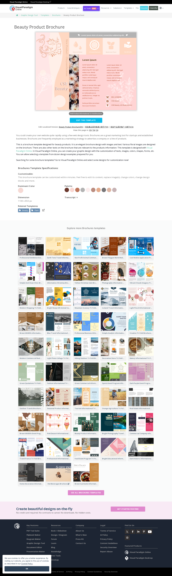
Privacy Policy (106, 539)
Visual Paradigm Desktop (39, 2)
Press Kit (80, 539)
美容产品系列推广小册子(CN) (121, 127)
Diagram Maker (34, 539)
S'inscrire (144, 8)
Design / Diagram (59, 535)
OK (27, 569)
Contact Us (81, 543)
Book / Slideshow (58, 531)
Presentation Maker (36, 551)
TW (93, 130)
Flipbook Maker (33, 535)
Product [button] (61, 8)
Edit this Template (86, 120)
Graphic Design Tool (29, 15)
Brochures (56, 15)
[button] (74, 8)
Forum (54, 539)
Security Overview (108, 547)
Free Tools (56, 555)
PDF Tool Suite (33, 531)
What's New (81, 535)
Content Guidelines (109, 543)
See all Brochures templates (86, 492)
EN (90, 130)
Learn (53, 543)
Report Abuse (106, 551)
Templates (45, 15)
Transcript (70, 197)
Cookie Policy (27, 564)
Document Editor (34, 547)
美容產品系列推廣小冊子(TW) (96, 127)
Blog (53, 547)
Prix (137, 8)
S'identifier (153, 8)
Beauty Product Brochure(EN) (71, 127)
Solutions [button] (117, 8)
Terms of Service (108, 531)
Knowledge (56, 551)
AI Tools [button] (90, 8)
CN (97, 130)
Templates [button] (128, 8)
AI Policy (104, 535)
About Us (80, 531)
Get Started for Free (128, 509)
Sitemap (55, 560)
